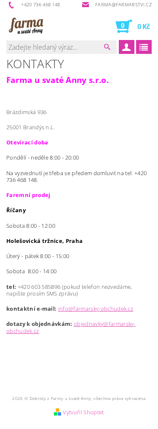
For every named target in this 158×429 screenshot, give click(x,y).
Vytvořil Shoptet (83, 412)
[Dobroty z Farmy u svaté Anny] (24, 26)
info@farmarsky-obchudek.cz (95, 308)
